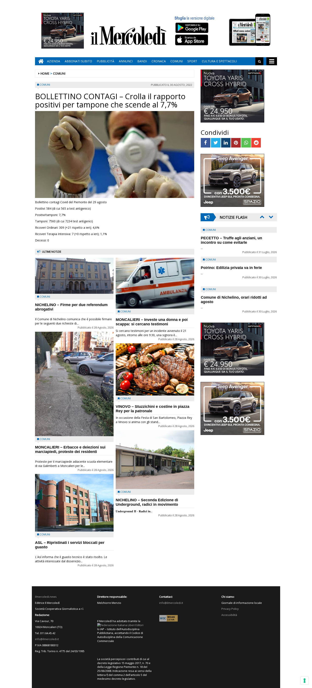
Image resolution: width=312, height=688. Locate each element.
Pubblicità (105, 61)
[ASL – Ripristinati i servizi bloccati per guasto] (74, 503)
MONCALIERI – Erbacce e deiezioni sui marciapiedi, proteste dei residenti (70, 449)
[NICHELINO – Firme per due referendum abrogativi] (74, 276)
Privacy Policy (230, 609)
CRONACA (159, 61)
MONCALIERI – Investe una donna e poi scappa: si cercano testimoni (152, 322)
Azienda (53, 61)
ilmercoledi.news (46, 597)
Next (270, 217)
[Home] (40, 61)
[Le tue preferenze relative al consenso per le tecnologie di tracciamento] (305, 681)
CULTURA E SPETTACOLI (219, 61)
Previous (261, 217)
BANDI (142, 61)
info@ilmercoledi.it (47, 639)
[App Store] (192, 40)
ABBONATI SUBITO (78, 61)
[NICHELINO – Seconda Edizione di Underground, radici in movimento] (155, 459)
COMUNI (176, 61)
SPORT (192, 61)
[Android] (191, 27)
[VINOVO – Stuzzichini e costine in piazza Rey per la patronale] (155, 369)
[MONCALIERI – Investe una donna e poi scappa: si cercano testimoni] (155, 283)
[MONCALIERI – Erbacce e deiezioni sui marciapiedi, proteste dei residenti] (74, 384)
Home (44, 73)
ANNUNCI (126, 61)
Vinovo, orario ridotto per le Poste (231, 238)
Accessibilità (229, 615)
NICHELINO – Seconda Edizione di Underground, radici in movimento (147, 502)
